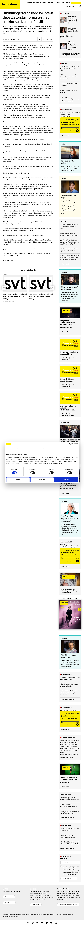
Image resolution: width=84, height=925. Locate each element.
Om (63, 2)
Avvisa (18, 479)
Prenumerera (76, 3)
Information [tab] (42, 449)
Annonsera (41, 2)
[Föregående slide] (4, 288)
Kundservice (58, 2)
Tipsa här (72, 750)
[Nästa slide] (52, 288)
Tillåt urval (42, 479)
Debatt (35, 2)
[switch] (32, 472)
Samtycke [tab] (17, 449)
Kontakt (51, 2)
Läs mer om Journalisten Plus (68, 905)
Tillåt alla (66, 479)
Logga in (67, 2)
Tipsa (46, 2)
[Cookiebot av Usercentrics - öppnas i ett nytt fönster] (70, 444)
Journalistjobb (69, 6)
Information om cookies (10, 917)
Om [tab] (67, 449)
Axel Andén (17, 915)
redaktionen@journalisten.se (69, 754)
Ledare (29, 2)
